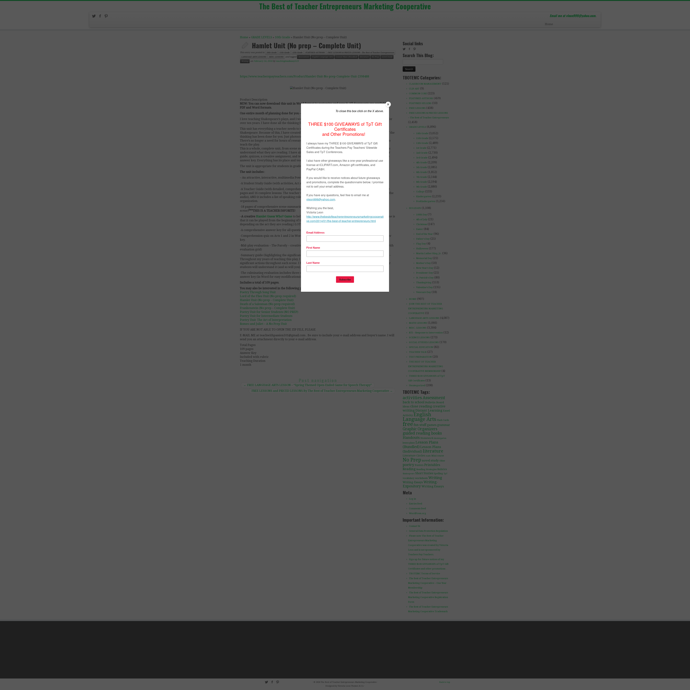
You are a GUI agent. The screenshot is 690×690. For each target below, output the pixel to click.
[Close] (388, 104)
